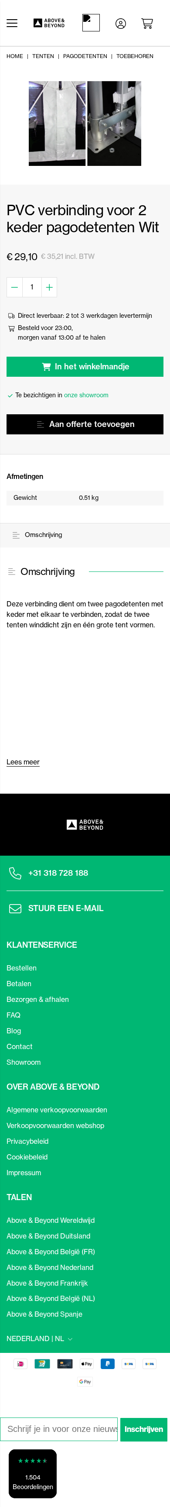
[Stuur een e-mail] (15, 908)
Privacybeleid (27, 1141)
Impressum (24, 1172)
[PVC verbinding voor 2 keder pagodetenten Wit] (85, 123)
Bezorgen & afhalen (38, 999)
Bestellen (22, 967)
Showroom (24, 1062)
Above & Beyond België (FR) (51, 1251)
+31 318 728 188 (58, 873)
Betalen (19, 983)
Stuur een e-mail (66, 908)
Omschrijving (42, 535)
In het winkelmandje (92, 366)
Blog (14, 1030)
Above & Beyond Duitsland (48, 1236)
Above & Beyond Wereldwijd (51, 1220)
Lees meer (23, 761)
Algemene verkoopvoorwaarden (57, 1109)
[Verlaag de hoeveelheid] (15, 287)
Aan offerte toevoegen (92, 424)
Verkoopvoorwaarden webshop (55, 1125)
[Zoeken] (92, 22)
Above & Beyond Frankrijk (47, 1283)
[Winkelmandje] (148, 22)
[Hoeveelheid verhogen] (50, 287)
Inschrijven (144, 1429)
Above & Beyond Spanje (44, 1314)
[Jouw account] (120, 22)
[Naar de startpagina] (47, 22)
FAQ (13, 1015)
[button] (33, 1473)
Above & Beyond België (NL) (51, 1298)
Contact (20, 1046)
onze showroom (86, 395)
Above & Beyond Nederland (50, 1267)
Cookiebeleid (27, 1157)
